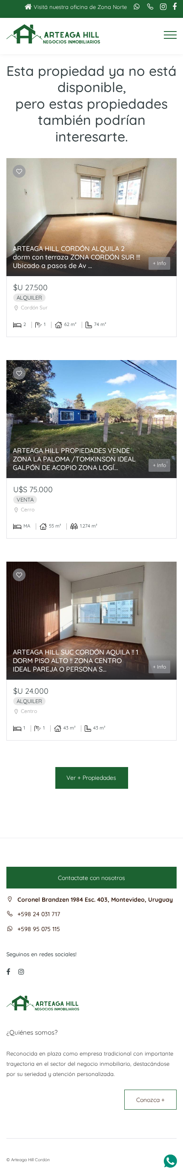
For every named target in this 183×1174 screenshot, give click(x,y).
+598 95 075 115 (38, 929)
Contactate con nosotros (91, 878)
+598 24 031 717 (38, 914)
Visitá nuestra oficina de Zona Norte (79, 6)
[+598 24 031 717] (148, 6)
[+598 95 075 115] (134, 6)
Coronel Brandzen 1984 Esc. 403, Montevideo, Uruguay (95, 899)
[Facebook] (172, 7)
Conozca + (150, 1100)
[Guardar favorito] (19, 171)
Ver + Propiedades (91, 778)
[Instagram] (161, 7)
